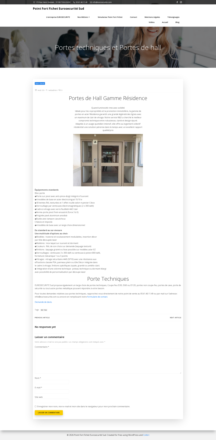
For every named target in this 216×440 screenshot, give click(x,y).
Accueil (165, 22)
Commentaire (42, 346)
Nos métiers (83, 17)
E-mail (38, 387)
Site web (39, 397)
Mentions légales (152, 17)
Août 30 (41, 90)
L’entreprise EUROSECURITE (58, 17)
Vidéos (151, 22)
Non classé (39, 83)
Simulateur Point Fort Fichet (110, 17)
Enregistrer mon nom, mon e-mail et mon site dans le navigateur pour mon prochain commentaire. (83, 406)
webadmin (52, 90)
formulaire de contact (97, 296)
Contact (133, 17)
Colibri (146, 435)
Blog (177, 22)
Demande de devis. (43, 302)
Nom (38, 378)
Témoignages (173, 17)
